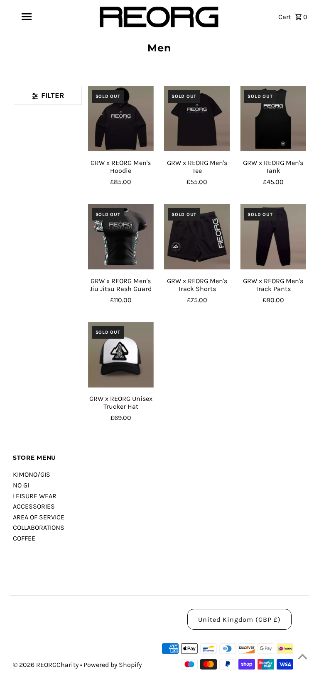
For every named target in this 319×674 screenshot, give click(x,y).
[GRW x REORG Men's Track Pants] (273, 236)
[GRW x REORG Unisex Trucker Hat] (121, 354)
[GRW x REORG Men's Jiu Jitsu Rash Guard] (121, 236)
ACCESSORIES (34, 506)
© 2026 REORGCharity (46, 665)
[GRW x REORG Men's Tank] (273, 118)
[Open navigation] (41, 16)
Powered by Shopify (112, 665)
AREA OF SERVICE (38, 517)
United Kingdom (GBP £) (239, 619)
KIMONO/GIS (31, 474)
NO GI (21, 485)
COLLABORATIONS (38, 527)
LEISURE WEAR (34, 496)
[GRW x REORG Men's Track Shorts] (197, 236)
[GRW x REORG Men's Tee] (197, 118)
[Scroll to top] (302, 657)
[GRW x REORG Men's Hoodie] (121, 118)
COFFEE (24, 538)
